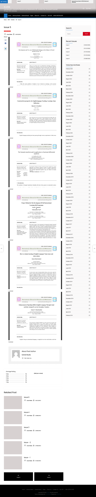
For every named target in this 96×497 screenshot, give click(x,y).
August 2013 (69, 305)
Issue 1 (67, 45)
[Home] (5, 15)
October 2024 (69, 75)
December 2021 (69, 136)
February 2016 (69, 254)
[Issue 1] (76, 1)
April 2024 (68, 85)
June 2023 (68, 106)
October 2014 (69, 281)
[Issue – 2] (13, 447)
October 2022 (69, 119)
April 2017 (68, 231)
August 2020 (69, 163)
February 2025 (69, 68)
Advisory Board (16, 15)
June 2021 (68, 146)
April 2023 (68, 109)
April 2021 (68, 150)
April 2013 (68, 312)
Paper (31, 15)
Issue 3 (26, 427)
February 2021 (69, 153)
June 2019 (68, 187)
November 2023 (69, 95)
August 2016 (69, 244)
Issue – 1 (27, 457)
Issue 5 (67, 51)
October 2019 (69, 180)
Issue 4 (26, 412)
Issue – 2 (27, 442)
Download (10, 87)
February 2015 (69, 275)
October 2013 (69, 302)
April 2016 (68, 251)
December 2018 (69, 197)
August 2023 (69, 102)
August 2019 (69, 183)
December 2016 (69, 237)
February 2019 (69, 193)
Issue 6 (26, 397)
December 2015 (69, 258)
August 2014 (69, 285)
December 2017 (69, 217)
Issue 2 (26, 1)
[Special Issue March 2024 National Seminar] (48, 1)
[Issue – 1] (13, 462)
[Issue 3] (13, 432)
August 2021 (69, 143)
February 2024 (69, 92)
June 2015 (68, 268)
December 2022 (69, 116)
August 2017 (69, 224)
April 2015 (68, 271)
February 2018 (69, 214)
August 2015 (69, 264)
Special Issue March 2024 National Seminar (60, 2)
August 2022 (69, 122)
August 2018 (69, 204)
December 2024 (69, 72)
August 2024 (69, 79)
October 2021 (69, 139)
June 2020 (68, 166)
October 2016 (69, 241)
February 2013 (69, 315)
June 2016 (68, 248)
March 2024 (68, 89)
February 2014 (69, 295)
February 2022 (69, 133)
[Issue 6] (13, 402)
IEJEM (7, 7)
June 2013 (68, 308)
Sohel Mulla (9, 34)
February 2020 (69, 173)
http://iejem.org (27, 358)
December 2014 (69, 278)
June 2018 (68, 207)
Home (9, 15)
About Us (37, 15)
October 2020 (69, 160)
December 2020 (69, 156)
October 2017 (69, 220)
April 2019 (68, 190)
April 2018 (68, 210)
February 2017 (69, 234)
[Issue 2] (21, 1)
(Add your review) (38, 373)
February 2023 (69, 112)
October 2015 (69, 261)
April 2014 (68, 291)
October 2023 (69, 99)
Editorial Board (25, 15)
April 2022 (68, 129)
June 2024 (68, 82)
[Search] (83, 8)
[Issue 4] (13, 417)
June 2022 (68, 126)
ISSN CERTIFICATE (58, 15)
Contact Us (43, 15)
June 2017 (68, 227)
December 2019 (69, 177)
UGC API (50, 15)
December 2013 (69, 298)
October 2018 (69, 200)
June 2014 (68, 288)
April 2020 (68, 170)
